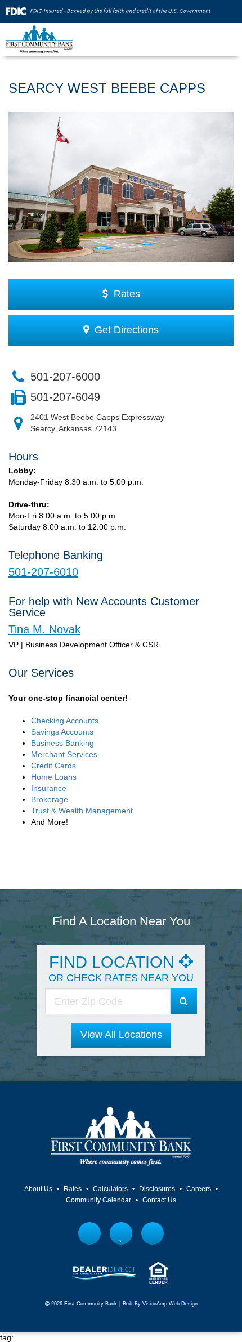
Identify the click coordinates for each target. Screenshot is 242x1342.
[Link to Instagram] (153, 1233)
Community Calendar (98, 1200)
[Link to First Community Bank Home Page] (39, 38)
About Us (38, 1189)
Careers (198, 1189)
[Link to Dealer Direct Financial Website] (104, 1272)
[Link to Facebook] (90, 1233)
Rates (73, 1189)
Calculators (110, 1189)
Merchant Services (64, 754)
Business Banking (62, 743)
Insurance (48, 788)
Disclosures (157, 1189)
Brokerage (49, 799)
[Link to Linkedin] (121, 1233)
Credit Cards (53, 765)
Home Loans (54, 776)
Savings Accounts (62, 731)
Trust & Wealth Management (82, 810)
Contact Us (159, 1200)
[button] (121, 1035)
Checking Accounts (64, 720)
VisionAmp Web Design (170, 1304)
